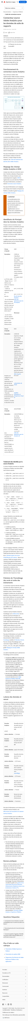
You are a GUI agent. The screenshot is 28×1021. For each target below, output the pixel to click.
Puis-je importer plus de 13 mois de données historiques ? (13, 928)
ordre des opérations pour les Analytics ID (18, 434)
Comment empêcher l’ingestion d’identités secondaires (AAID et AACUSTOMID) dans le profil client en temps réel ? (13, 935)
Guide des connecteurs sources (13, 14)
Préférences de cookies (8, 1012)
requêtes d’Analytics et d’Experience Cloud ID (18, 395)
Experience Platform (18, 12)
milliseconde (16, 613)
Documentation (7, 12)
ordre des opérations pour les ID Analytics (18, 301)
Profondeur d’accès (19, 640)
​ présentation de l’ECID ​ (18, 383)
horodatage (6, 640)
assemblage (17, 773)
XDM (19, 178)
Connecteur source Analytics (14, 183)
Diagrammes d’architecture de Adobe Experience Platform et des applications (15, 959)
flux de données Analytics (18, 296)
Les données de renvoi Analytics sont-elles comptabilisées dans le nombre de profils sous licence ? (13, 922)
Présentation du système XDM (13, 954)
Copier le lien (12, 32)
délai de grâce (17, 374)
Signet (6, 32)
